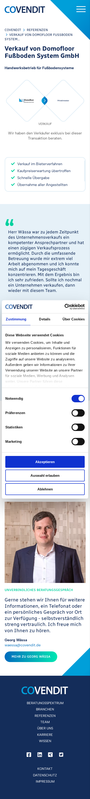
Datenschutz (45, 775)
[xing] (50, 755)
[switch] (78, 413)
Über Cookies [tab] (74, 319)
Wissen (45, 741)
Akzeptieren (45, 462)
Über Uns (45, 728)
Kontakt (45, 769)
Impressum (45, 781)
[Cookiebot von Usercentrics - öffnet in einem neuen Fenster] (65, 307)
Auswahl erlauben (45, 475)
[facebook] (28, 755)
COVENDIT (13, 30)
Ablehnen (45, 489)
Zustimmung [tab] (16, 319)
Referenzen (37, 30)
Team (45, 722)
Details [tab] (44, 319)
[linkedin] (39, 755)
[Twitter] (61, 755)
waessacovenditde (23, 645)
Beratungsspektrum (45, 703)
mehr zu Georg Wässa (31, 657)
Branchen (45, 709)
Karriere (45, 735)
